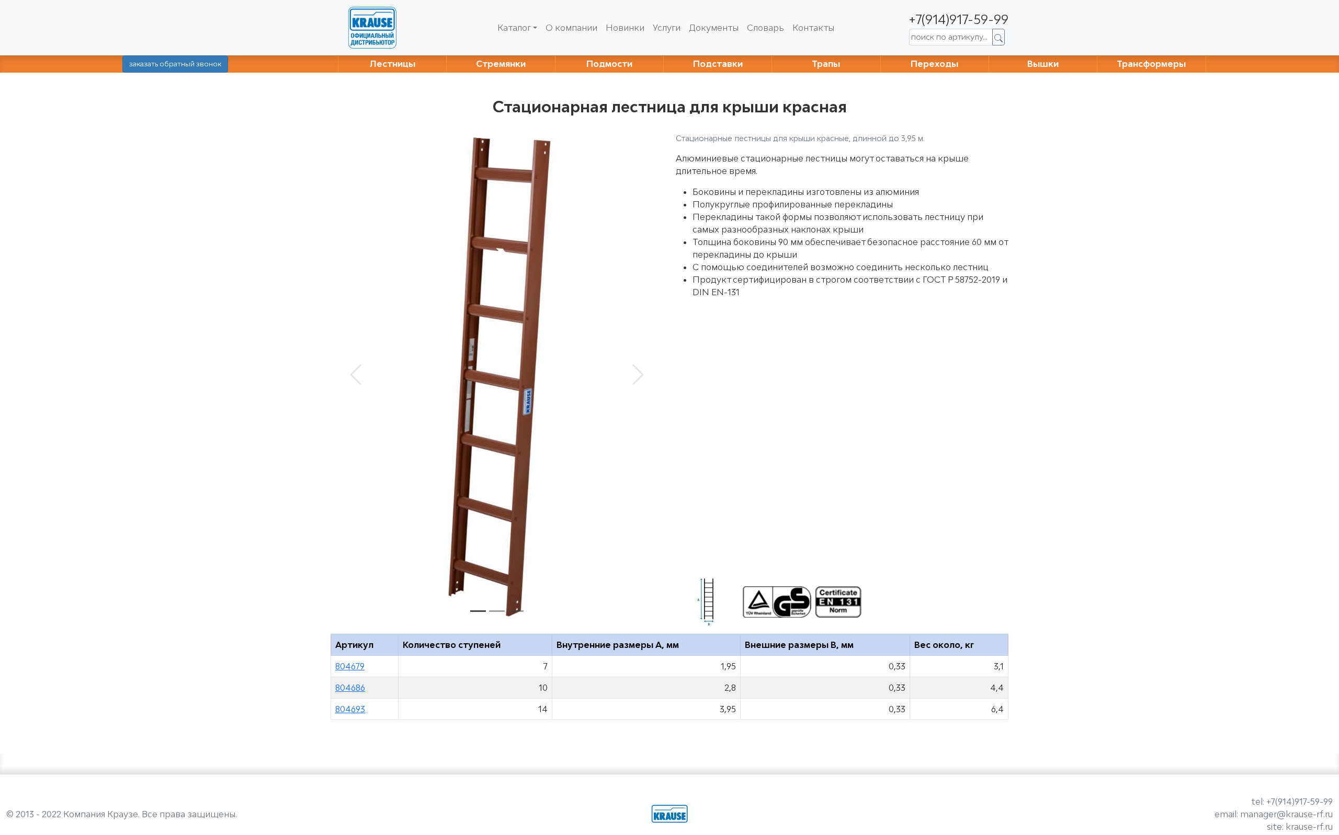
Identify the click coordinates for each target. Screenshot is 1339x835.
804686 (350, 687)
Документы (714, 27)
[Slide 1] (478, 611)
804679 (350, 666)
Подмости (609, 64)
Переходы (934, 64)
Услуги (666, 27)
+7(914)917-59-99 (958, 19)
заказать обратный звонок (175, 64)
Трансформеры (1151, 64)
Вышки (1043, 64)
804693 (350, 709)
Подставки (718, 64)
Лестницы (392, 64)
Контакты (813, 27)
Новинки (625, 27)
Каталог (514, 27)
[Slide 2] (497, 611)
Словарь (765, 27)
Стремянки (501, 64)
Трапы (826, 64)
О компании (571, 27)
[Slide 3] (516, 611)
